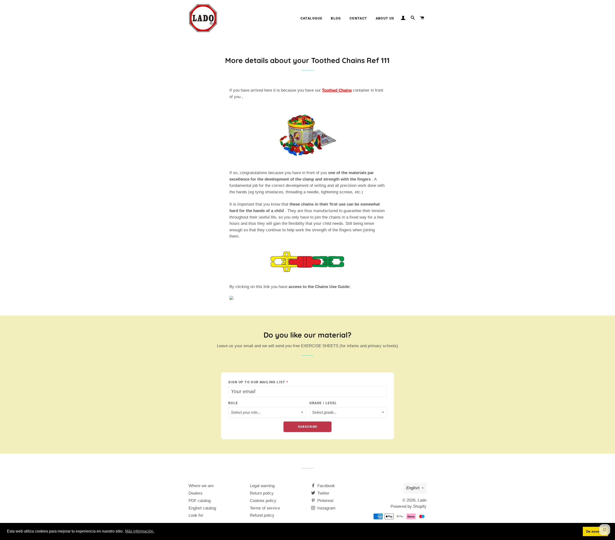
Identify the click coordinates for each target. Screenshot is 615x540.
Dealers (196, 493)
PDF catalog (200, 500)
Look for (196, 515)
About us (385, 18)
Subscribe (307, 426)
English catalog (202, 508)
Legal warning (262, 485)
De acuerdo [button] (595, 531)
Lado (422, 500)
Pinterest (324, 500)
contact (358, 18)
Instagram (325, 508)
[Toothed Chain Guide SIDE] (307, 298)
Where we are (201, 485)
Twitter (322, 493)
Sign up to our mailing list (258, 382)
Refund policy (262, 515)
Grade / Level (323, 403)
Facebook (325, 485)
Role (233, 403)
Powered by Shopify (408, 506)
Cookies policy (263, 500)
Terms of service (265, 508)
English (412, 488)
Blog (336, 18)
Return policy (262, 493)
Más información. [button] (139, 531)
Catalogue (312, 18)
